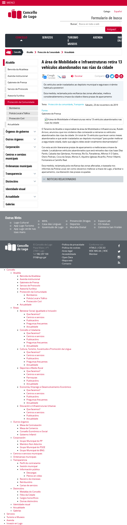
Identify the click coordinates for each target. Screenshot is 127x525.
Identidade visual (15, 189)
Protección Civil (16, 118)
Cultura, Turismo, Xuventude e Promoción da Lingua (45, 349)
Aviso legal (67, 251)
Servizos (47, 37)
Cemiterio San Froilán (110, 227)
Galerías (10, 204)
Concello (21, 37)
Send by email (117, 76)
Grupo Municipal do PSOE (32, 447)
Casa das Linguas (51, 224)
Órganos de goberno (17, 131)
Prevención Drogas (80, 220)
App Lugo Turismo (24, 225)
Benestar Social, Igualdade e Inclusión (38, 310)
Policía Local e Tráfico (19, 113)
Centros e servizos (35, 317)
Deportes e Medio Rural (31, 368)
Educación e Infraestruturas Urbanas (38, 406)
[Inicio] (22, 14)
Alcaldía (30, 52)
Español (118, 11)
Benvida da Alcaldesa (18, 69)
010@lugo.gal (39, 257)
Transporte (79, 104)
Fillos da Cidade (27, 494)
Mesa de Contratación (31, 425)
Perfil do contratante (30, 463)
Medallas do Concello (30, 491)
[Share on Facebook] (107, 76)
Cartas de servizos (29, 485)
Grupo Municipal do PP (31, 441)
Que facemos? (33, 314)
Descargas (31, 472)
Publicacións (32, 320)
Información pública (30, 469)
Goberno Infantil (28, 434)
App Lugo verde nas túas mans (25, 230)
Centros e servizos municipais (16, 156)
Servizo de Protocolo (18, 89)
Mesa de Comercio (29, 428)
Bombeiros (14, 108)
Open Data (67, 257)
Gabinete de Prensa (17, 82)
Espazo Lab (104, 220)
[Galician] (59, 77)
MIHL (45, 220)
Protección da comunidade (60, 104)
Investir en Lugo (14, 523)
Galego (107, 11)
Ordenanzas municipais (19, 166)
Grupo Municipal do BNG (32, 450)
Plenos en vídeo (34, 475)
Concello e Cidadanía (30, 330)
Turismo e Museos (15, 517)
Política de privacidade (73, 244)
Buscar (74, 24)
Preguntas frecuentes (36, 323)
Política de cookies (71, 247)
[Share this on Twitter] (112, 76)
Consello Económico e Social (33, 431)
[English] (64, 77)
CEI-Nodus (104, 224)
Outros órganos (14, 139)
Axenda (98, 37)
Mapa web (67, 260)
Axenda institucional (18, 76)
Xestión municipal (28, 466)
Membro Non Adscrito (31, 444)
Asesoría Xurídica (16, 95)
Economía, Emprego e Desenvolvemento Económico (45, 387)
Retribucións (26, 482)
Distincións (12, 181)
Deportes (75, 224)
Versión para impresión (121, 76)
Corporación (13, 147)
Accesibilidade (69, 254)
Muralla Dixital (78, 227)
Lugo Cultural (21, 222)
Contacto (66, 263)
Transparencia (14, 174)
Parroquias (31, 377)
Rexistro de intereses (30, 479)
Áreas (16, 307)
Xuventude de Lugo (52, 227)
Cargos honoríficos (29, 498)
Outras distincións (29, 501)
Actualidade (69, 52)
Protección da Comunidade (49, 52)
